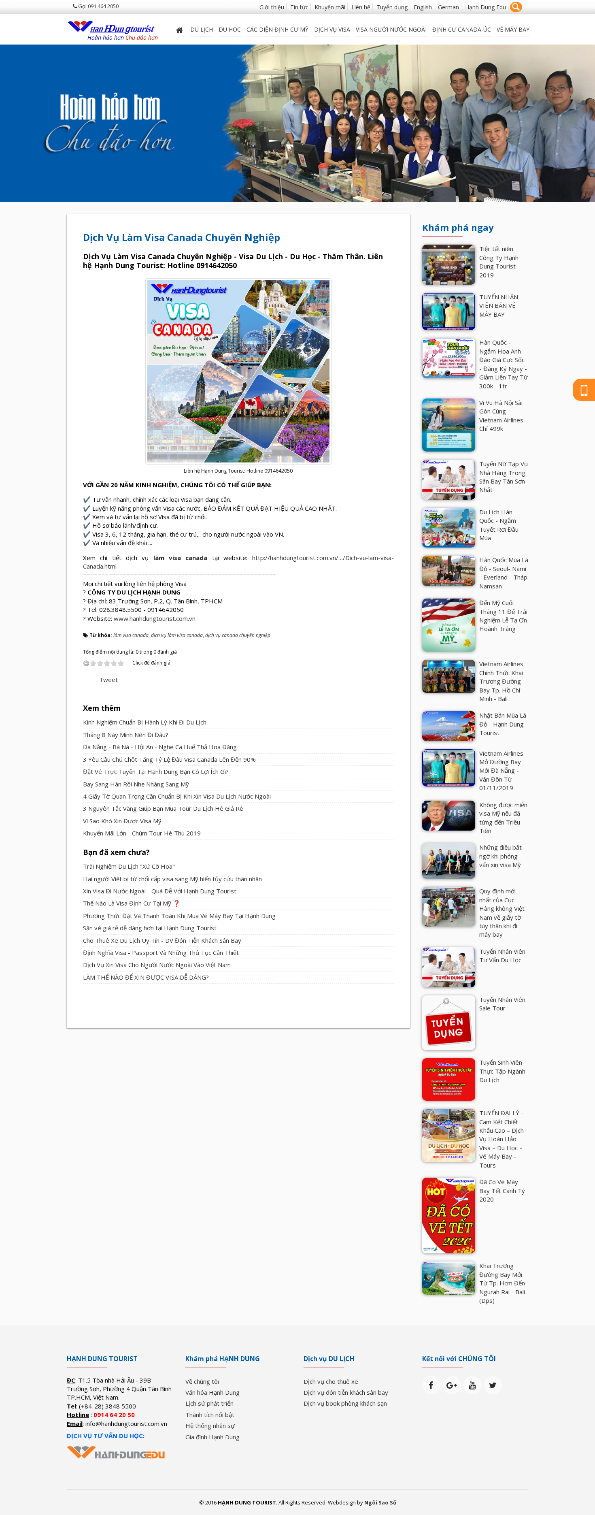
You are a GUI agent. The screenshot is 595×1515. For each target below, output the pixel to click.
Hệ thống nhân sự (210, 1425)
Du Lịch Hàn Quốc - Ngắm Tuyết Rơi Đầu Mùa (498, 525)
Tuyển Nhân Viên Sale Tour (502, 1003)
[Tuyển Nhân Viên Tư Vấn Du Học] (448, 966)
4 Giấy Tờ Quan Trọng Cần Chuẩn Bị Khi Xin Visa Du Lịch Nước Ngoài (177, 796)
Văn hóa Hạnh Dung (212, 1392)
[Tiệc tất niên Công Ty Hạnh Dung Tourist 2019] (448, 264)
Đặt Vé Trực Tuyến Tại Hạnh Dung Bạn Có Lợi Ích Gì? (156, 771)
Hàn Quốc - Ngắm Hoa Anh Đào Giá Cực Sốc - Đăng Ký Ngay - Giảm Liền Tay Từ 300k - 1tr (503, 364)
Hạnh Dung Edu (485, 7)
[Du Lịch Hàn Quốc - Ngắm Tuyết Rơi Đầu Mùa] (448, 527)
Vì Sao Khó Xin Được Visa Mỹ (122, 821)
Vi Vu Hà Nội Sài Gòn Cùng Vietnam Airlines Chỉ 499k (501, 415)
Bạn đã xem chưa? (116, 852)
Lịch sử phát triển (209, 1403)
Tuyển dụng (392, 7)
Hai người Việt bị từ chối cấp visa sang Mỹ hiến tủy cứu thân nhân (172, 879)
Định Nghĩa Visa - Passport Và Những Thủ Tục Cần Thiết (161, 952)
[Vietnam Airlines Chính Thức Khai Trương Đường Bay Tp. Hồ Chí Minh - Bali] (448, 675)
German (448, 7)
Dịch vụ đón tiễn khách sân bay (346, 1392)
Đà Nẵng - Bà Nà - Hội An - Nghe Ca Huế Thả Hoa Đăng (160, 747)
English (423, 7)
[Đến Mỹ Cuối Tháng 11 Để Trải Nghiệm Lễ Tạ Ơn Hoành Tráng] (448, 624)
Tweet (108, 679)
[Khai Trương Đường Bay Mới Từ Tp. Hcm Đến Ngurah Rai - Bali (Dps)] (448, 1277)
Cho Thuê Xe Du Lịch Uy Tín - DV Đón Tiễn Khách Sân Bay (162, 940)
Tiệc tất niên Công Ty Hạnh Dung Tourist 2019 (498, 262)
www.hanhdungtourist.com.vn (155, 618)
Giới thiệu (271, 7)
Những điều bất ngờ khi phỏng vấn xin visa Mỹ (500, 856)
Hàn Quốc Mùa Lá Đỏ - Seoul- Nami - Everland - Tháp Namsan (503, 573)
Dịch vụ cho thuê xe (331, 1381)
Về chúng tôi (202, 1381)
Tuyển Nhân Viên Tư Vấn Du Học (502, 955)
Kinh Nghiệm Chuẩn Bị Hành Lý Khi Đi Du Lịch (144, 722)
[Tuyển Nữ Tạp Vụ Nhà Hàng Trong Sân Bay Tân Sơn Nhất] (448, 479)
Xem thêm (102, 708)
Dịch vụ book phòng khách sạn (345, 1403)
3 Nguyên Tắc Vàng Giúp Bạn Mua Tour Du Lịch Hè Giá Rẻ (163, 808)
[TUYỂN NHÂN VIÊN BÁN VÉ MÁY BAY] (448, 311)
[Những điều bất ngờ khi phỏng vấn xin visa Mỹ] (448, 860)
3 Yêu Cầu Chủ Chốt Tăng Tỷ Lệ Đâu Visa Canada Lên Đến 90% (169, 759)
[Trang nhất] (180, 29)
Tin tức (299, 7)
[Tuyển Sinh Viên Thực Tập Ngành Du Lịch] (448, 1079)
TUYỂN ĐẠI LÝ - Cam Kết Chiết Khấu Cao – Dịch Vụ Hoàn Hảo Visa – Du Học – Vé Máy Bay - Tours (501, 1139)
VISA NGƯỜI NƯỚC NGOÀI (391, 29)
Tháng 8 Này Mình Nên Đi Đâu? (125, 735)
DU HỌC (230, 29)
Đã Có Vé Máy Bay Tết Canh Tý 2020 (502, 1190)
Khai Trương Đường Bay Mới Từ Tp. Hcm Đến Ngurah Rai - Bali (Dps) (502, 1282)
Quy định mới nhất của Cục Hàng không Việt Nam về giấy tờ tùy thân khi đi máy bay (502, 912)
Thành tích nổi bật (209, 1415)
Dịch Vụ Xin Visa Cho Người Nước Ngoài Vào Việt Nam (157, 965)
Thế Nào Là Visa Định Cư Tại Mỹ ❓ (132, 903)
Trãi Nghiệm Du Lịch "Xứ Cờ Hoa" (129, 866)
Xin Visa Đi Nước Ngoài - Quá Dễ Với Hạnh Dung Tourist (159, 891)
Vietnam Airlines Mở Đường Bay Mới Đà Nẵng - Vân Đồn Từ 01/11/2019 (501, 770)
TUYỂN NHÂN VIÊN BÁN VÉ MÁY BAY (498, 305)
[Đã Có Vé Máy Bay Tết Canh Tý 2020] (448, 1215)
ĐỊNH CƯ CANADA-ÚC (461, 29)
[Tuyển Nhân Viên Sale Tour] (448, 1022)
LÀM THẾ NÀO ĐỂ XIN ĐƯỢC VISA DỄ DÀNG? (146, 977)
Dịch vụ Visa (332, 29)
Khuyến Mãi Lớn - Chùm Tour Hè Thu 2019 (142, 833)
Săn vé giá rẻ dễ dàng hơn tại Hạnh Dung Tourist (150, 928)
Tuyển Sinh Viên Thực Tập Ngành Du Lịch (502, 1071)
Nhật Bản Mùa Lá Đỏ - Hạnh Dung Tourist (502, 724)
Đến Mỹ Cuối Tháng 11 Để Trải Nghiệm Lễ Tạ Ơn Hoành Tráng (503, 616)
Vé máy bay (513, 29)
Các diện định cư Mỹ (277, 29)
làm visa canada (180, 558)
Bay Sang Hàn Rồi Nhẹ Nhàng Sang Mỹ (136, 784)
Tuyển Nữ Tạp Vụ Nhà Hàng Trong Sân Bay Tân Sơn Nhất (503, 477)
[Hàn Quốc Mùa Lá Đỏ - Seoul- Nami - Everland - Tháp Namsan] (448, 570)
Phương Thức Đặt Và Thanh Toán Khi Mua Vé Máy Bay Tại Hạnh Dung (179, 916)
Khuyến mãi (329, 7)
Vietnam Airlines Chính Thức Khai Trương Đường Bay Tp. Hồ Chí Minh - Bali (501, 681)
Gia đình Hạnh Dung (212, 1437)
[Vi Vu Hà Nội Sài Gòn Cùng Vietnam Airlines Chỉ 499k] (448, 424)
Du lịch (201, 29)
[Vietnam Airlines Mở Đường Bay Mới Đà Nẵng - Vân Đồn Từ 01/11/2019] (448, 767)
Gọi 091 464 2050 (98, 6)
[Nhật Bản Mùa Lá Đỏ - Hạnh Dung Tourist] (448, 725)
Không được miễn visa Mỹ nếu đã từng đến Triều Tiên (503, 818)
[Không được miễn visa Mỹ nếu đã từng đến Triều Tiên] (448, 815)
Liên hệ (360, 7)
